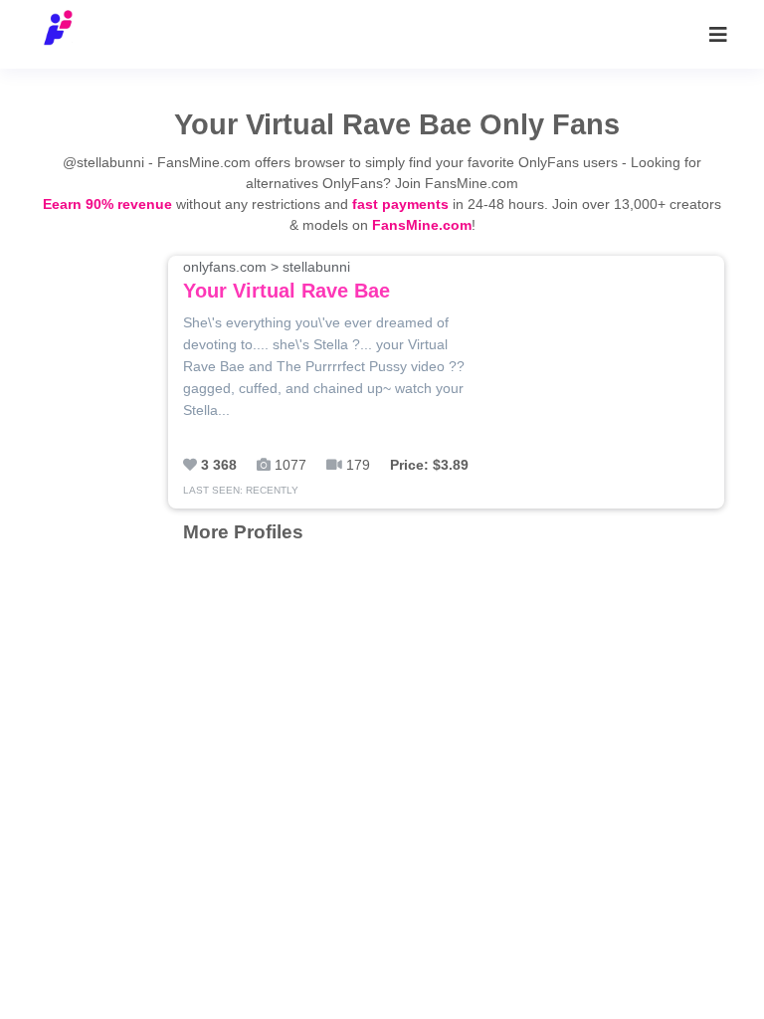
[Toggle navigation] (718, 35)
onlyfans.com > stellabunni (286, 280)
